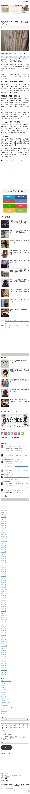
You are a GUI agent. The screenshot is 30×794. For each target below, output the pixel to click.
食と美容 (3, 713)
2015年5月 (3, 657)
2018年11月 (4, 565)
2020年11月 (4, 512)
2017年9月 (3, 595)
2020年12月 (4, 510)
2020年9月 (3, 517)
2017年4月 (3, 606)
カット (21, 459)
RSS (9, 210)
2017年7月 (3, 600)
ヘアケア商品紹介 (5, 702)
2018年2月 (3, 584)
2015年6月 (3, 654)
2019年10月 (4, 541)
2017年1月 (3, 613)
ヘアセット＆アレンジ (15, 160)
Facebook (21, 196)
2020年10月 (4, 514)
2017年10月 (4, 593)
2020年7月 (3, 521)
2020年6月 (3, 523)
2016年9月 (3, 622)
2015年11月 (4, 643)
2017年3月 (3, 608)
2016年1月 (3, 639)
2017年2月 (3, 611)
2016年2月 (3, 637)
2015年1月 (3, 665)
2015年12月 (4, 641)
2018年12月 (4, 563)
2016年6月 (3, 628)
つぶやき (5, 160)
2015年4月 (3, 659)
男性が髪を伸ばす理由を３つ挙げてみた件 (15, 490)
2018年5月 (3, 578)
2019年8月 (3, 545)
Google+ (9, 201)
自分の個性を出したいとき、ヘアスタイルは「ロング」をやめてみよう (19, 252)
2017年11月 (4, 591)
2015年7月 (3, 652)
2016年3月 (3, 635)
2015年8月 (3, 650)
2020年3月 (3, 530)
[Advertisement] (14, 176)
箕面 (2, 709)
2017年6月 (3, 602)
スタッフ (3, 694)
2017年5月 (3, 604)
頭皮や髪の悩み (24, 487)
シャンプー (3, 692)
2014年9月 (3, 674)
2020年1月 (3, 534)
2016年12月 (4, 615)
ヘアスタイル (4, 705)
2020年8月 (3, 519)
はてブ (21, 201)
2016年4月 (3, 632)
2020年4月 (3, 528)
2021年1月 (3, 508)
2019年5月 (3, 552)
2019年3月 (3, 556)
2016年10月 (4, 619)
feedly (21, 210)
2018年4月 (3, 580)
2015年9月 (3, 648)
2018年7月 (3, 573)
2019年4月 (3, 554)
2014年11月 (4, 670)
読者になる (6, 747)
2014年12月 (4, 667)
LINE (9, 205)
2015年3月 (3, 661)
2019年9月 (3, 543)
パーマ (16, 474)
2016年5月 (3, 630)
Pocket (22, 205)
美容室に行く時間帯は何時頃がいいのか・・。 (16, 450)
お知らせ (3, 683)
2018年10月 (4, 567)
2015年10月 (4, 646)
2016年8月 (3, 624)
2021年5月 (3, 506)
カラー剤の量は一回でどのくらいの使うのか (15, 446)
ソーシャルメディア (6, 696)
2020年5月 (3, 525)
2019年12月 (4, 536)
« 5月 (2, 730)
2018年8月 (3, 571)
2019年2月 (3, 558)
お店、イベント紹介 (6, 681)
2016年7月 (3, 626)
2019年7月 (3, 547)
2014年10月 (4, 672)
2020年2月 (3, 532)
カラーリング (21, 448)
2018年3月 (3, 582)
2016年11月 (4, 617)
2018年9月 (3, 569)
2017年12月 (4, 589)
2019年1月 (3, 560)
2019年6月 (3, 549)
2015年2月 (3, 663)
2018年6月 (3, 576)
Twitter (9, 196)
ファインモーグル (19, 466)
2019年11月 (4, 538)
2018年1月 (3, 587)
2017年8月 (3, 597)
